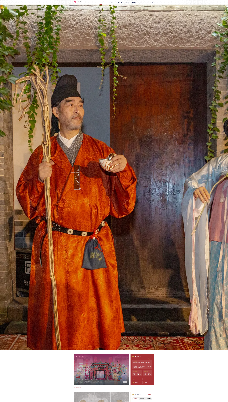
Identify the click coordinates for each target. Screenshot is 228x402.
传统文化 (120, 2)
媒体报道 (142, 398)
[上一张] (124, 382)
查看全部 (149, 394)
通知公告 (149, 398)
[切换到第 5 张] (126, 371)
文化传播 (127, 2)
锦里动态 (134, 2)
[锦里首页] (79, 2)
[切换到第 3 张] (126, 369)
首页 (101, 2)
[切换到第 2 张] (126, 368)
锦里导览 (113, 2)
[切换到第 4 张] (126, 370)
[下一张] (126, 382)
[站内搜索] (153, 2)
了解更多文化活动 (77, 387)
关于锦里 (106, 2)
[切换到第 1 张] (126, 367)
